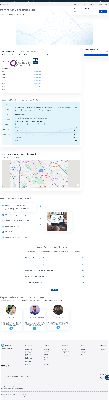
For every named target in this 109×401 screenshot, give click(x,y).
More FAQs (54, 289)
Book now (103, 11)
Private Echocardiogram (28, 358)
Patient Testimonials (85, 352)
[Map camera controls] (78, 185)
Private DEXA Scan (29, 352)
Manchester (46, 349)
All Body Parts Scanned (65, 356)
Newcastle (46, 357)
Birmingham (46, 351)
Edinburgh (46, 362)
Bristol (45, 359)
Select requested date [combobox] (79, 11)
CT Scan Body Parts (66, 349)
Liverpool (46, 354)
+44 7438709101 (12, 376)
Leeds (45, 361)
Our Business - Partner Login (102, 350)
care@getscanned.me (32, 376)
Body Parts (83, 349)
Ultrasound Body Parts (65, 352)
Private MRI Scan (28, 347)
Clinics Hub (46, 366)
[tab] (7, 104)
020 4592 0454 (22, 376)
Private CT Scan (28, 349)
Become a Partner (103, 347)
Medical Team (84, 351)
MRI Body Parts (65, 347)
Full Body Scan (28, 363)
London (45, 347)
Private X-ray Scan (29, 351)
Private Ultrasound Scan (29, 355)
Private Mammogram (28, 361)
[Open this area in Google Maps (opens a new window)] (4, 187)
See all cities (46, 364)
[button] (41, 170)
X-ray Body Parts (65, 354)
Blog (82, 354)
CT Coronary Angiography (27, 365)
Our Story (83, 347)
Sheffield (45, 352)
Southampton (47, 356)
